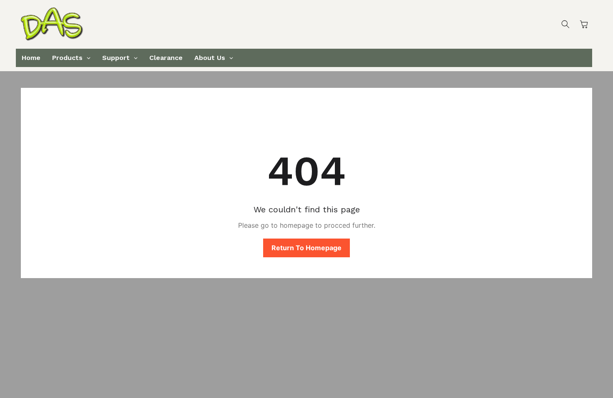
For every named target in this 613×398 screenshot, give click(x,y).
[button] (565, 24)
